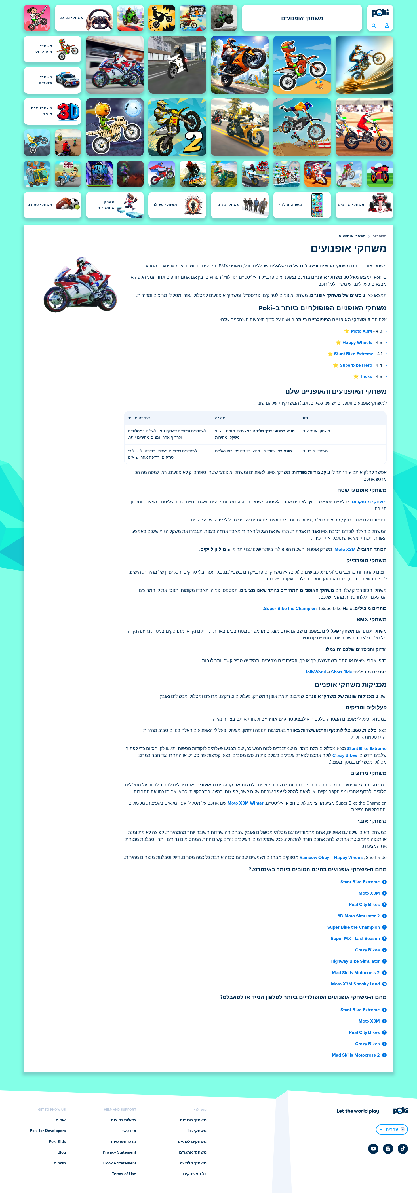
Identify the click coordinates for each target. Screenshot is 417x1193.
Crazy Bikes (344, 755)
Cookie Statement (119, 1163)
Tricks (366, 376)
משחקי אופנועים (352, 236)
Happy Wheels (357, 342)
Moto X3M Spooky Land (355, 984)
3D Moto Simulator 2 (359, 916)
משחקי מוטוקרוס (369, 502)
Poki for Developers (48, 1131)
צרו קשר (128, 1131)
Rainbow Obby (314, 857)
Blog (62, 1152)
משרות (60, 1163)
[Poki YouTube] (373, 1149)
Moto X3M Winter (246, 803)
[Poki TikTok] (403, 1149)
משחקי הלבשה (193, 1163)
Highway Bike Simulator (355, 961)
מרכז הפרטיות (123, 1142)
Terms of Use (124, 1174)
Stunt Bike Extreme (354, 354)
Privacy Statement (119, 1152)
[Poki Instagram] (388, 1149)
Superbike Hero (356, 365)
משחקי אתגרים (193, 1152)
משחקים (379, 236)
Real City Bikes (364, 904)
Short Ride (341, 672)
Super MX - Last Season (355, 938)
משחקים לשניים (192, 1142)
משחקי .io (197, 1131)
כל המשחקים (195, 1174)
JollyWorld (315, 672)
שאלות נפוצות (123, 1120)
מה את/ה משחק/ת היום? (373, 25)
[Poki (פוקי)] (380, 13)
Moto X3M (361, 331)
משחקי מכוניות (193, 1120)
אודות (61, 1120)
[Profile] (386, 25)
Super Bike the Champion (290, 608)
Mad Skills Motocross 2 (356, 972)
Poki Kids (57, 1142)
